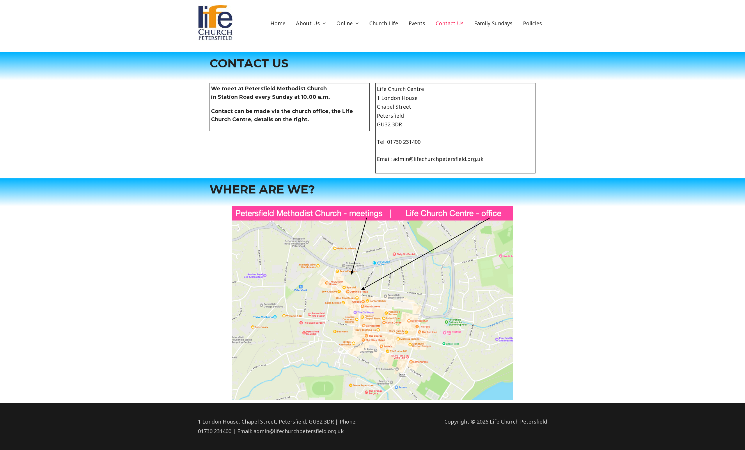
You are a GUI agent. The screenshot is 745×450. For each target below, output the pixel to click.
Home (277, 23)
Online (344, 23)
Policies (532, 23)
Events (417, 23)
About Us (308, 23)
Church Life (383, 23)
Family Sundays (493, 23)
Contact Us (450, 23)
